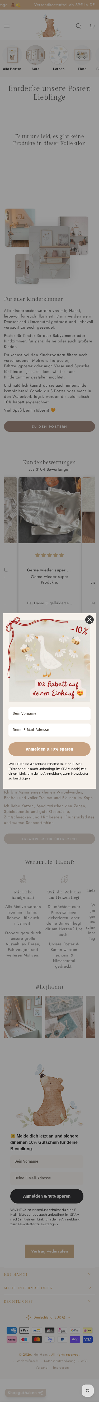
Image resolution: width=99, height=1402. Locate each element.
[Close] (89, 619)
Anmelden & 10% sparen (49, 749)
